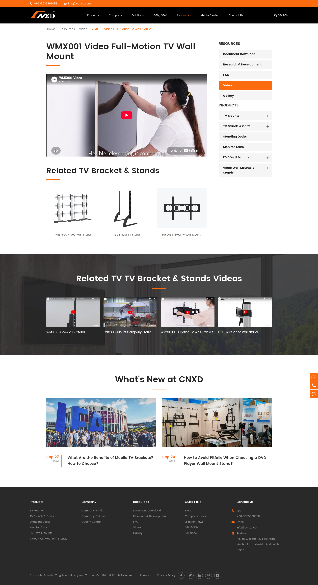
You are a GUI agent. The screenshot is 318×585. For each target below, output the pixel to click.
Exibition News (194, 522)
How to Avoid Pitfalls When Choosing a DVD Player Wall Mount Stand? (225, 461)
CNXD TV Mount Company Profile (127, 332)
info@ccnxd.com (248, 527)
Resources (184, 15)
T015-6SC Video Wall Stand (238, 332)
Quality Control (91, 522)
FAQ (226, 75)
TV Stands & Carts (236, 126)
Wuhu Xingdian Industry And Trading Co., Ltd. (77, 575)
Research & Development (242, 64)
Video (83, 29)
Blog (188, 510)
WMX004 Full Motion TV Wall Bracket (187, 332)
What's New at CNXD (159, 380)
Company (115, 15)
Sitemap (145, 575)
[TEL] (314, 385)
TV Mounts (231, 115)
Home (51, 29)
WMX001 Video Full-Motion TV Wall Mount (121, 29)
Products (93, 15)
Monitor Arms (233, 147)
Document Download (239, 54)
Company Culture (93, 516)
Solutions (138, 15)
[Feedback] (314, 394)
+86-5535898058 (248, 516)
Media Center (210, 15)
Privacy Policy (166, 575)
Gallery (228, 95)
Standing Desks (235, 136)
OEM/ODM (160, 15)
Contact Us (236, 15)
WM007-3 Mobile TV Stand (65, 332)
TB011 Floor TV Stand (126, 235)
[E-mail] (314, 377)
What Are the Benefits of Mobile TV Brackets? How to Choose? (110, 461)
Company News (195, 516)
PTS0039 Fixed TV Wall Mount (181, 235)
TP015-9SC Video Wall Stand (72, 235)
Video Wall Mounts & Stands (238, 170)
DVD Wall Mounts (236, 157)
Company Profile (92, 510)
